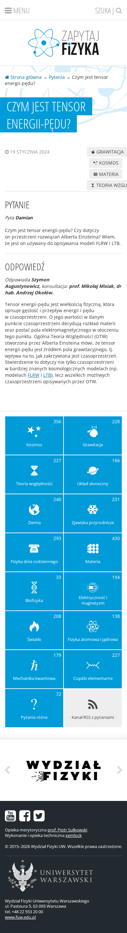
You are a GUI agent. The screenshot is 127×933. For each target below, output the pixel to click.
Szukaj (105, 10)
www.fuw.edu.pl (20, 917)
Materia (108, 174)
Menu (21, 10)
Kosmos (108, 163)
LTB (47, 375)
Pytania (57, 77)
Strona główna (25, 77)
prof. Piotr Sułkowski (67, 830)
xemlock (73, 835)
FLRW (33, 375)
